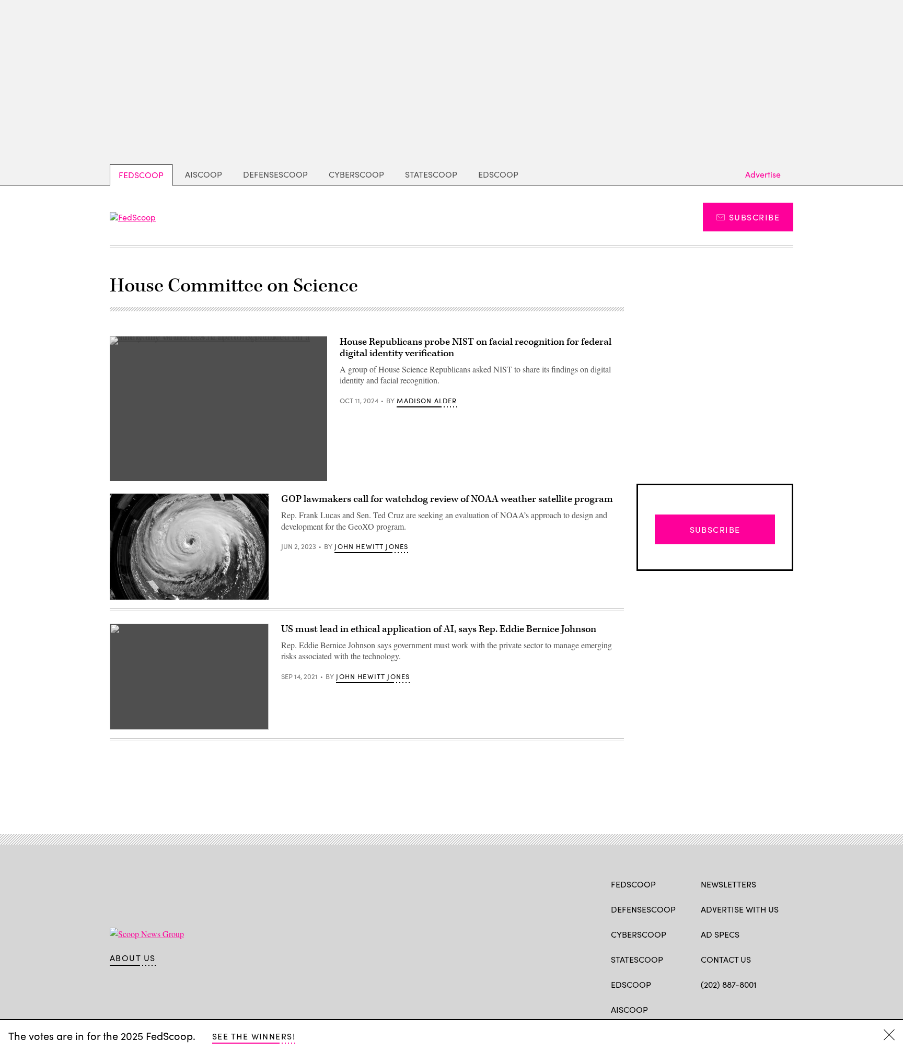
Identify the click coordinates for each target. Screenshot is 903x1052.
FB (706, 1008)
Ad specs (720, 934)
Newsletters (728, 884)
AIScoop (203, 174)
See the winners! (253, 1036)
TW (726, 1008)
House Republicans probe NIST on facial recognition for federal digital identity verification (475, 347)
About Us (133, 958)
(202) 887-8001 (729, 984)
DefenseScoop (275, 174)
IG (763, 1008)
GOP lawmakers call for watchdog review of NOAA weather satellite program (447, 499)
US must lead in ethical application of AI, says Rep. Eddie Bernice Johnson (438, 629)
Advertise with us (740, 909)
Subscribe (754, 217)
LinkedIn (747, 1008)
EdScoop (498, 174)
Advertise (763, 174)
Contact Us (726, 959)
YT (783, 1008)
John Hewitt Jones (371, 546)
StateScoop (431, 174)
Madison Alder (427, 400)
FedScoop (141, 174)
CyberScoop (356, 174)
